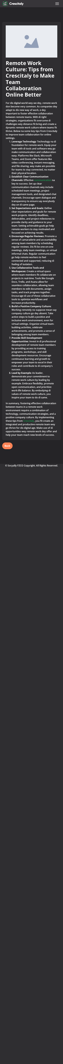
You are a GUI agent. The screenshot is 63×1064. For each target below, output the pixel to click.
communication (42, 180)
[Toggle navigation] (57, 3)
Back (7, 445)
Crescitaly (28, 420)
